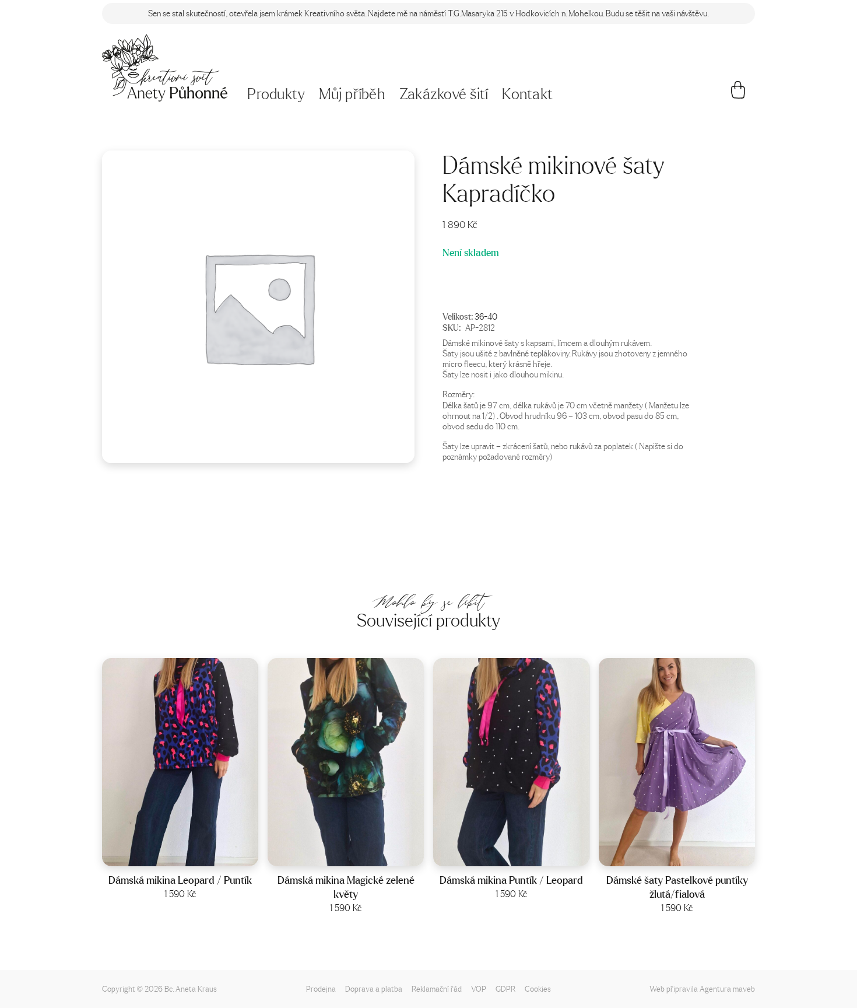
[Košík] (738, 94)
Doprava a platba (373, 988)
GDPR (505, 988)
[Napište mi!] (164, 68)
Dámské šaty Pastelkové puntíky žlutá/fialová (677, 887)
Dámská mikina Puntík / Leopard (511, 880)
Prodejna (321, 988)
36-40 (486, 316)
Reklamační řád (437, 988)
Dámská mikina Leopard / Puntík (180, 880)
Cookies (538, 988)
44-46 (692, 854)
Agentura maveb (727, 988)
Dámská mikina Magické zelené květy (346, 887)
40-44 (195, 854)
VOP (478, 988)
